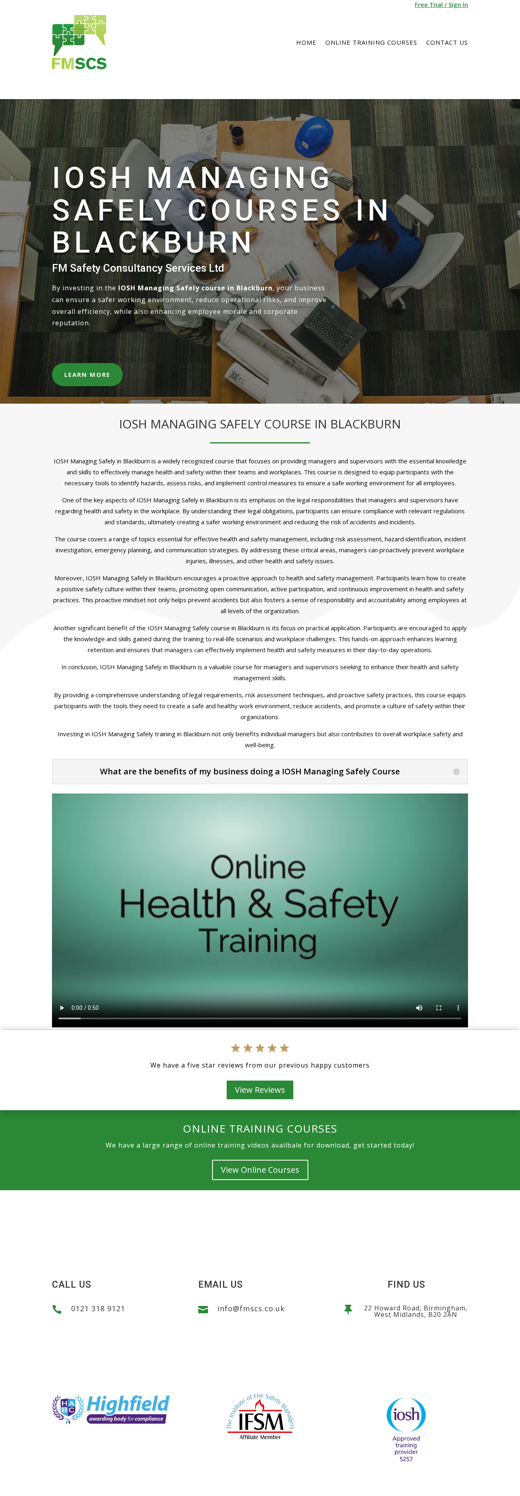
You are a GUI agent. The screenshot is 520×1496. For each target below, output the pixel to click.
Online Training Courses (371, 42)
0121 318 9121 (98, 1308)
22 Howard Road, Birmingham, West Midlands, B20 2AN (416, 1311)
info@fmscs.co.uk (251, 1308)
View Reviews (260, 1089)
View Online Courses (260, 1169)
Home (306, 42)
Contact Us (447, 42)
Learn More (87, 374)
